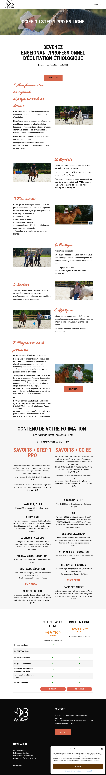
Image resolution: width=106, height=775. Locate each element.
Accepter (78, 766)
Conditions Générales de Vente (24, 758)
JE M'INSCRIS (53, 689)
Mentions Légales (19, 750)
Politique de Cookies (69, 771)
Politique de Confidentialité (84, 771)
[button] (102, 749)
